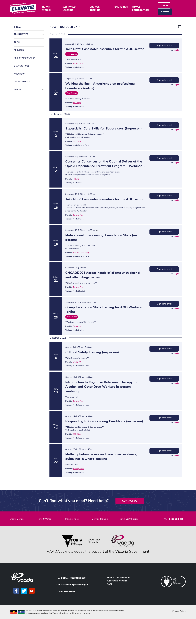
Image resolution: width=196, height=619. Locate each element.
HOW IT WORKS (46, 8)
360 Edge (77, 102)
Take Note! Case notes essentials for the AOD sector (104, 49)
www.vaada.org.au (66, 591)
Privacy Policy (179, 611)
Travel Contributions (128, 518)
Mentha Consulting (81, 252)
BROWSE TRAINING (95, 8)
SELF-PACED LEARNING (69, 8)
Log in (164, 5)
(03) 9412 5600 (78, 578)
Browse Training (100, 518)
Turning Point (78, 63)
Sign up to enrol (164, 45)
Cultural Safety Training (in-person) (92, 352)
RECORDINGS (121, 6)
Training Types (72, 518)
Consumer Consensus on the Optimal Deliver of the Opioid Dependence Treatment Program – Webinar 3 (105, 163)
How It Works (44, 518)
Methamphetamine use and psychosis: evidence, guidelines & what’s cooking (101, 456)
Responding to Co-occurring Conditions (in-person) (104, 421)
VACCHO (77, 362)
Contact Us (129, 500)
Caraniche (77, 326)
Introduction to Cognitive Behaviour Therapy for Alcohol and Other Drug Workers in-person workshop (101, 386)
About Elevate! (17, 518)
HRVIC (76, 179)
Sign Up (165, 11)
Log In (176, 50)
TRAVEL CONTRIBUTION (140, 8)
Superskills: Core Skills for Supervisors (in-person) (103, 128)
